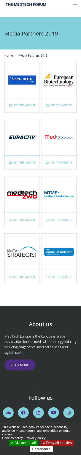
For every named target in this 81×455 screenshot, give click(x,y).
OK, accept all (25, 443)
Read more (20, 365)
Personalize (41, 449)
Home (8, 55)
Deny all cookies (58, 443)
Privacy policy (36, 438)
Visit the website (23, 105)
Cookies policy (12, 438)
